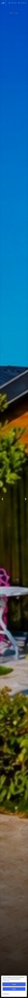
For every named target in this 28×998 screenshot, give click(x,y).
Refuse (14, 989)
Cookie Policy (6, 980)
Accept (14, 984)
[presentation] (2, 499)
